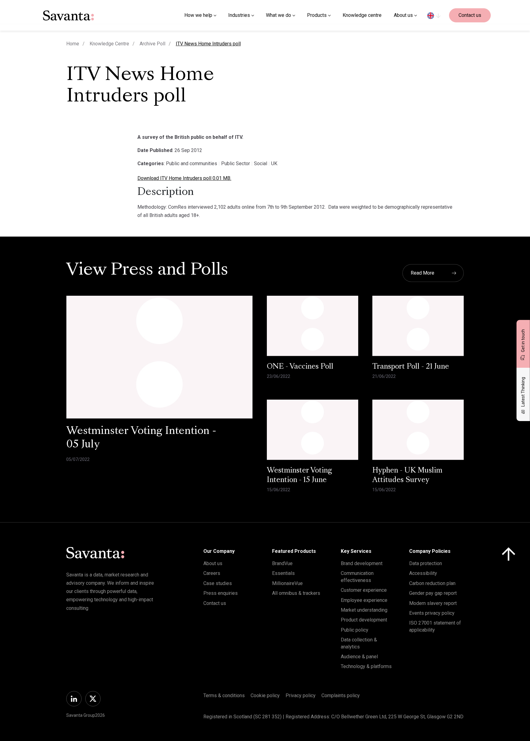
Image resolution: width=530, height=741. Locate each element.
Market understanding (364, 610)
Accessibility (423, 573)
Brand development (361, 563)
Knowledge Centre (109, 44)
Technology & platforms (366, 666)
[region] (433, 15)
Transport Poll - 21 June (410, 366)
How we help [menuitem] (198, 15)
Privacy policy (301, 695)
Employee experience (364, 600)
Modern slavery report (433, 603)
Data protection (425, 563)
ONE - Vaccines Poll (300, 366)
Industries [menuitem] (239, 15)
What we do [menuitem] (278, 15)
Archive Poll (152, 44)
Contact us (470, 15)
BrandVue (282, 563)
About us (212, 563)
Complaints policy (340, 695)
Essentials (283, 573)
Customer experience (364, 590)
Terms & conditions (224, 695)
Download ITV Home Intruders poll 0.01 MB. (184, 178)
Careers (211, 573)
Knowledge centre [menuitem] (362, 15)
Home (72, 44)
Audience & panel (359, 656)
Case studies (217, 583)
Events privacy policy (432, 613)
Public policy (354, 630)
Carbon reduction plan (432, 583)
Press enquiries (220, 593)
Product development (364, 620)
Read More (422, 273)
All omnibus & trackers (296, 593)
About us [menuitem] (403, 15)
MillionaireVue (287, 583)
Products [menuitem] (317, 15)
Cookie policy (265, 695)
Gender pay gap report (433, 593)
